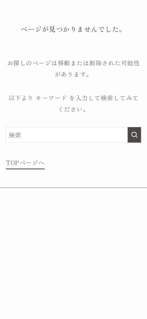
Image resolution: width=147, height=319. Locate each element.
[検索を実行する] (134, 135)
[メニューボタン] (139, 8)
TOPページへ (25, 162)
